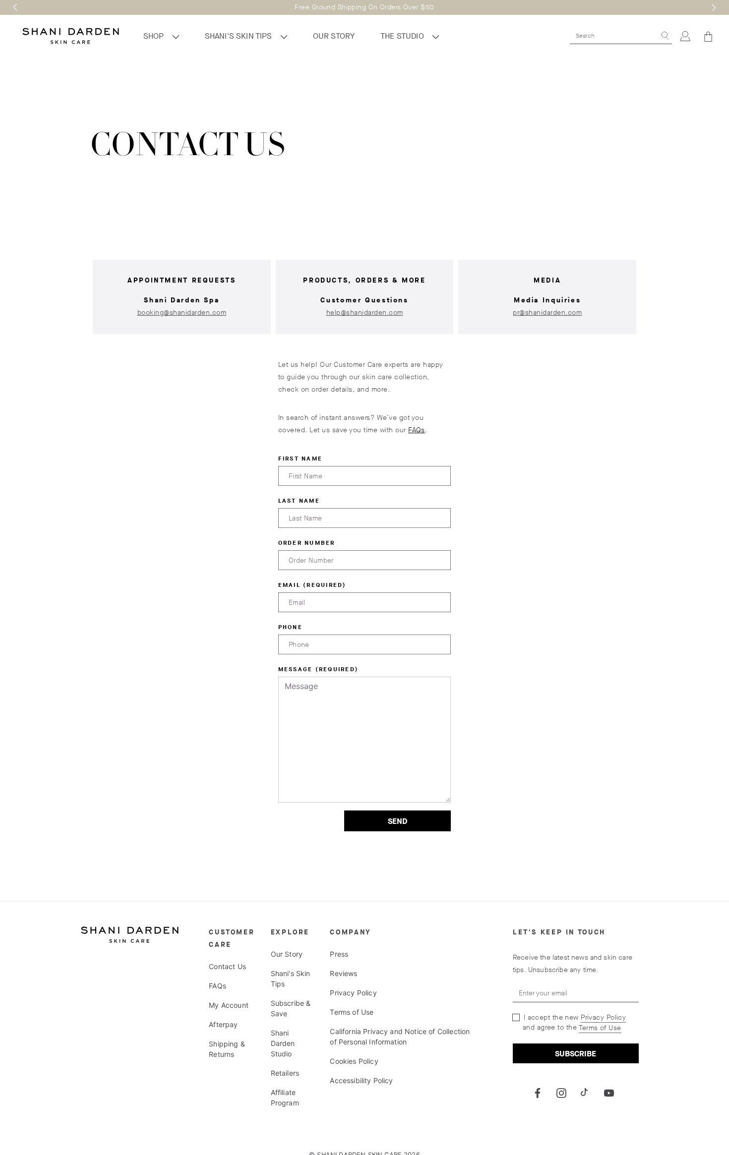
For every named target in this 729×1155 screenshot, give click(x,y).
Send (397, 821)
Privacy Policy (353, 992)
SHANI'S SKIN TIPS (239, 36)
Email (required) (312, 584)
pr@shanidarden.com (547, 312)
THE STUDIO (403, 36)
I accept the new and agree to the (573, 1023)
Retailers (285, 1073)
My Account (228, 1005)
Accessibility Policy (361, 1080)
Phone (290, 627)
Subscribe (575, 1053)
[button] (15, 7)
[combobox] (614, 36)
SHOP (154, 36)
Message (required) (318, 669)
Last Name (299, 500)
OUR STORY (334, 36)
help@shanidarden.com (364, 312)
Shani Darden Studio (283, 1043)
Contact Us (227, 966)
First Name (300, 458)
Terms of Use (351, 1012)
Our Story (287, 954)
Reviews (343, 973)
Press (339, 954)
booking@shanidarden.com (182, 312)
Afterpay (223, 1024)
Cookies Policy (354, 1061)
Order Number (306, 542)
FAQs (416, 430)
